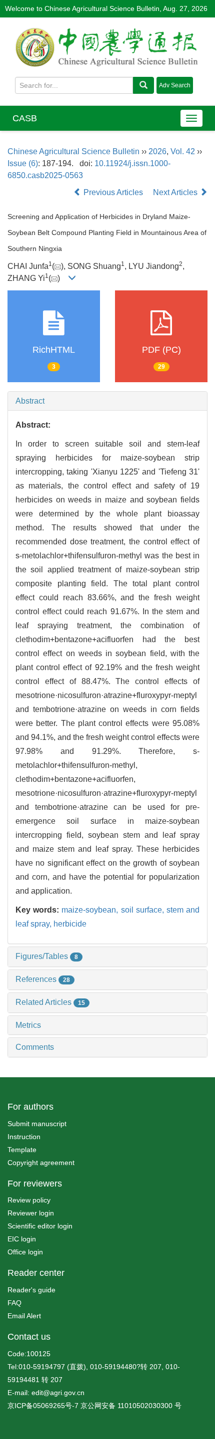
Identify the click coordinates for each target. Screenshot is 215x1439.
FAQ (15, 1303)
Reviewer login (31, 1213)
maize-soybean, (91, 910)
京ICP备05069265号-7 (43, 1406)
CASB (24, 118)
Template (22, 1150)
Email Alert (24, 1316)
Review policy (29, 1200)
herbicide (70, 924)
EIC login (22, 1239)
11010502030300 (145, 1406)
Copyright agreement (41, 1163)
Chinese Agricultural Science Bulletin (74, 151)
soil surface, (143, 910)
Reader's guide (32, 1290)
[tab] (107, 401)
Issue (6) (23, 163)
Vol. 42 (182, 151)
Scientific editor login (40, 1226)
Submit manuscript (37, 1124)
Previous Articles (113, 192)
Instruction (24, 1137)
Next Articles (176, 192)
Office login (25, 1252)
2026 (157, 151)
